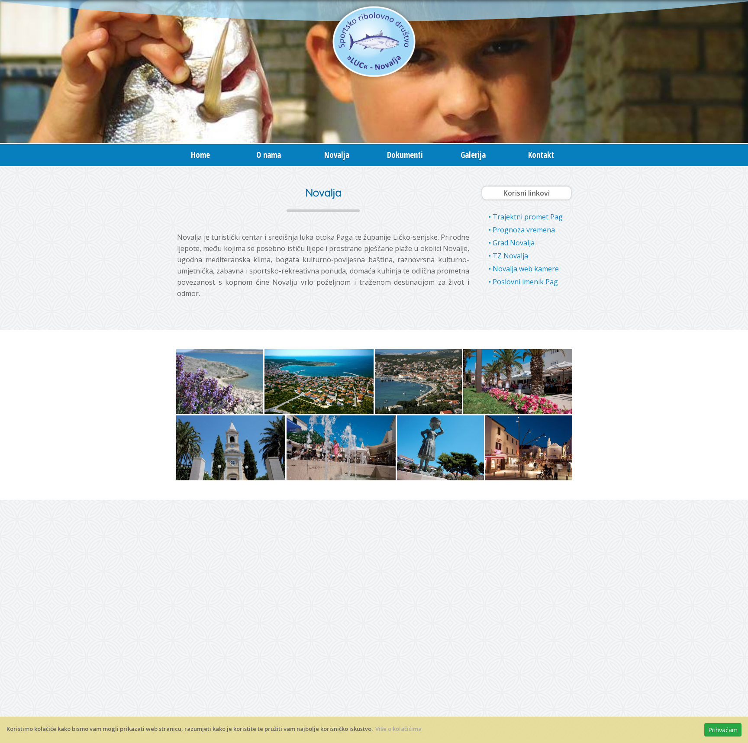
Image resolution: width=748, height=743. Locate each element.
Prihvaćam (723, 730)
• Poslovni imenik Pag (523, 281)
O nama (268, 155)
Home (200, 155)
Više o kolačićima (398, 729)
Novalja (336, 155)
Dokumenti (405, 155)
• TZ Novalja (508, 256)
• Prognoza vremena (522, 230)
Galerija (473, 155)
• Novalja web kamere (524, 268)
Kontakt (541, 155)
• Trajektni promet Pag (526, 217)
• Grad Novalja (512, 243)
